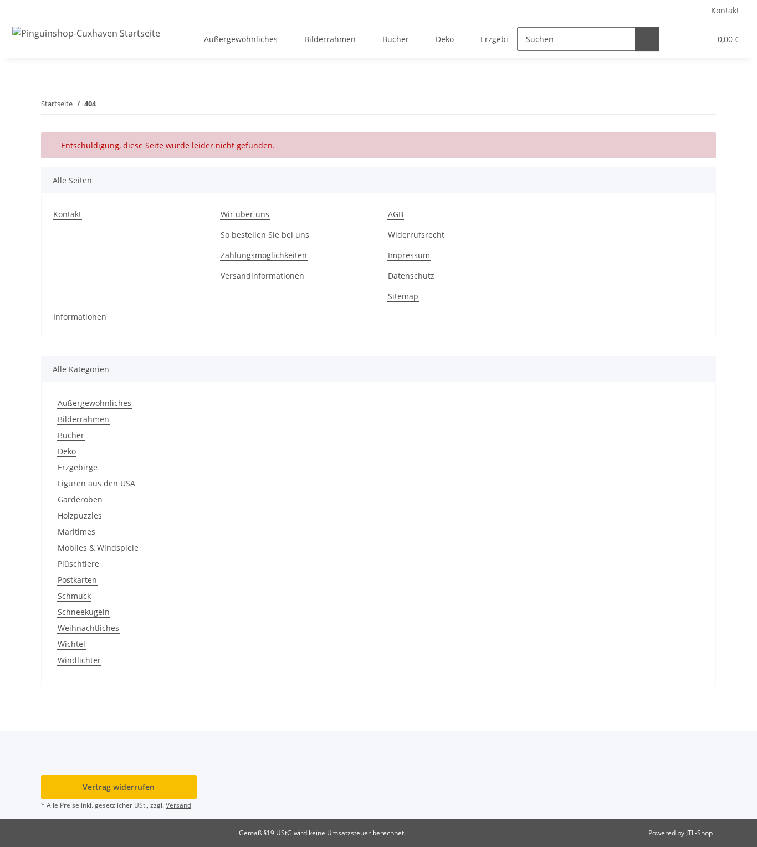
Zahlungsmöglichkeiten (264, 255)
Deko (67, 451)
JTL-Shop (699, 833)
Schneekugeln (84, 612)
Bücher (71, 435)
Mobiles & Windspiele (98, 547)
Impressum (409, 255)
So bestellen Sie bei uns (265, 234)
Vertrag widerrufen (119, 787)
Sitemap (403, 296)
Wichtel (71, 644)
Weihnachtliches (88, 628)
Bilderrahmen (83, 419)
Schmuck (74, 596)
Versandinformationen (262, 275)
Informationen (79, 316)
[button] (680, 39)
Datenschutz (411, 275)
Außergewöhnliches (94, 403)
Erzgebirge (78, 467)
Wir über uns (245, 214)
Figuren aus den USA (96, 483)
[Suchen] (647, 39)
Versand (178, 805)
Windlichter (79, 660)
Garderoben (80, 499)
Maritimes (76, 531)
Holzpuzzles (80, 515)
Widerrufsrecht (416, 234)
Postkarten (77, 579)
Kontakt (725, 10)
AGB (395, 214)
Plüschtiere (78, 563)
